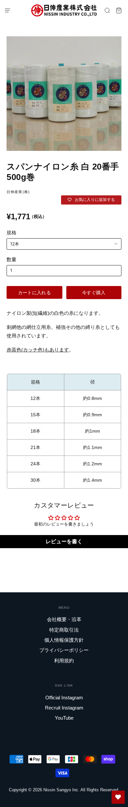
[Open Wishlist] (118, 797)
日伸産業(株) (18, 192)
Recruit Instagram (64, 707)
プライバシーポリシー (64, 650)
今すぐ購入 (93, 292)
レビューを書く (64, 541)
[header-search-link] (107, 10)
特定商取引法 (64, 630)
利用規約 (64, 660)
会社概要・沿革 (64, 619)
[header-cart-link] (119, 10)
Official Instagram (64, 697)
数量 (11, 259)
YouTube (64, 718)
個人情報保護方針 (64, 640)
